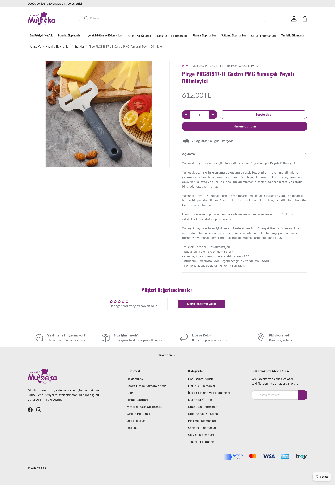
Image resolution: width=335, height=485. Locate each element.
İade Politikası (136, 420)
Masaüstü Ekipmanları (172, 35)
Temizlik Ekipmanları (293, 35)
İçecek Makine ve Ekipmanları (104, 35)
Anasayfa (35, 46)
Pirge (185, 65)
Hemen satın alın (244, 126)
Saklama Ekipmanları (233, 35)
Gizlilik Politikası (138, 413)
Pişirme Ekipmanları (204, 35)
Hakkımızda (135, 378)
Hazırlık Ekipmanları (69, 35)
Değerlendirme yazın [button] (201, 303)
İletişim (132, 427)
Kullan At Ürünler (139, 35)
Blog (130, 392)
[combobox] (172, 18)
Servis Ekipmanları (263, 35)
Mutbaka (41, 467)
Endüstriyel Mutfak (41, 35)
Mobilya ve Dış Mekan (203, 413)
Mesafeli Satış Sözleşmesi (145, 406)
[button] (304, 19)
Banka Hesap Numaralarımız (146, 385)
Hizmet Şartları (137, 399)
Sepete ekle (263, 114)
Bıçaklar (79, 46)
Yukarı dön (165, 355)
